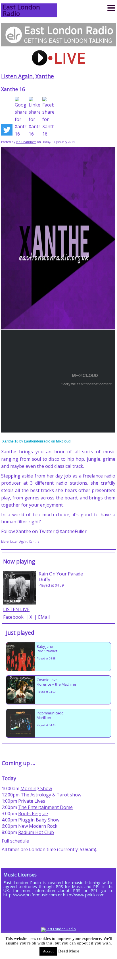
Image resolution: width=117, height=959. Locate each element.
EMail (44, 617)
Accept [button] (48, 951)
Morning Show (36, 788)
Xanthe (44, 76)
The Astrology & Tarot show (51, 795)
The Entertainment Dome (45, 807)
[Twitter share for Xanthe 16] (6, 131)
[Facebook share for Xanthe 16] (48, 117)
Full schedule (15, 841)
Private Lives (31, 801)
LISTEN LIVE (16, 609)
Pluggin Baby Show (38, 820)
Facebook (13, 617)
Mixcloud (63, 441)
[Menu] (111, 8)
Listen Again (17, 76)
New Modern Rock (37, 826)
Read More (68, 951)
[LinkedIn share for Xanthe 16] (34, 117)
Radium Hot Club (36, 832)
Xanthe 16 (10, 441)
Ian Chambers (26, 142)
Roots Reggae (33, 813)
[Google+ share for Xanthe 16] (20, 117)
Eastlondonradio (37, 441)
